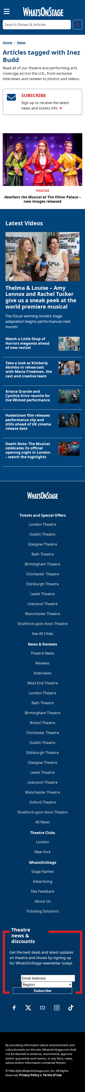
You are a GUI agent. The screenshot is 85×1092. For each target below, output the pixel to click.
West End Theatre (42, 683)
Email (15, 978)
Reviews (42, 663)
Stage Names (42, 871)
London (42, 841)
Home (7, 42)
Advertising (42, 881)
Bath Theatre (43, 554)
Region (16, 984)
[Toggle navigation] (2, 10)
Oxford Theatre (42, 802)
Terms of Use (52, 1075)
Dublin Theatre (42, 534)
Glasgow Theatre (42, 544)
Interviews (42, 673)
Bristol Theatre (42, 722)
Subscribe (42, 990)
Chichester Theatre (42, 574)
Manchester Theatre (42, 613)
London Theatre (42, 524)
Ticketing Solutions (42, 911)
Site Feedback (42, 891)
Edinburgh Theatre (42, 583)
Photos (42, 190)
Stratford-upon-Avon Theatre (42, 623)
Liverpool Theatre (42, 603)
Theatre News (42, 653)
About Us (43, 901)
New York (42, 851)
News (21, 42)
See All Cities (42, 633)
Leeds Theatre (42, 593)
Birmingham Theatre (42, 564)
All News (42, 822)
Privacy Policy (29, 1075)
